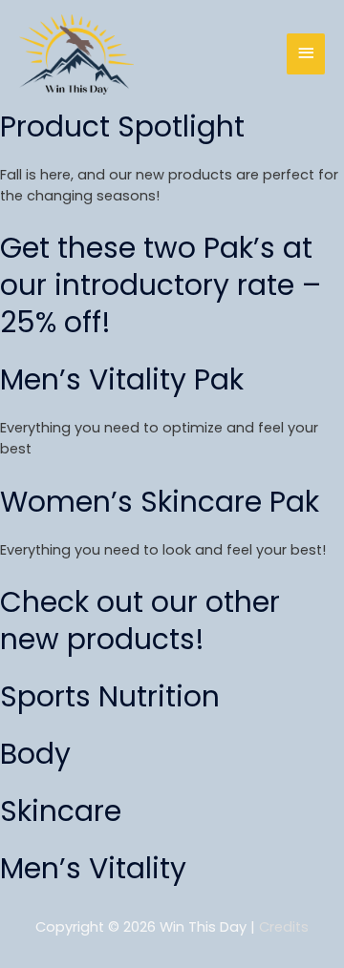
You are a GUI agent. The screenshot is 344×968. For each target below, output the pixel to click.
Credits (284, 926)
